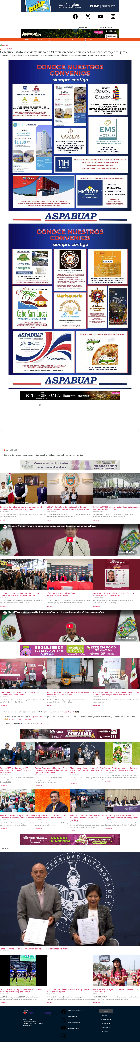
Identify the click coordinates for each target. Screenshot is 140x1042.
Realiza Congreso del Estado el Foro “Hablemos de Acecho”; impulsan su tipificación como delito (51, 770)
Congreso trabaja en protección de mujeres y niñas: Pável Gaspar (50, 816)
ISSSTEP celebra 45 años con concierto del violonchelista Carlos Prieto (19, 693)
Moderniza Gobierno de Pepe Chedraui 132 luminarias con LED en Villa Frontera (87, 817)
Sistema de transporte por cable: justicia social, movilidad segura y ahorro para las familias (43, 455)
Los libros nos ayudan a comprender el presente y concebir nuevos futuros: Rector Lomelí (22, 594)
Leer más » (3, 520)
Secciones (75, 40)
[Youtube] (100, 16)
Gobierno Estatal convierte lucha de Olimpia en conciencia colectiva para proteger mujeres (63, 52)
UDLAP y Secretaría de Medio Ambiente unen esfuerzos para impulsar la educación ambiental (68, 508)
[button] (1, 430)
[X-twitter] (87, 16)
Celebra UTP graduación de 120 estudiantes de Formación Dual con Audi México (15, 770)
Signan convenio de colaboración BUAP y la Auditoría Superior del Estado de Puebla (87, 770)
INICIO (27, 40)
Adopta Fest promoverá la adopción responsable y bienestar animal (121, 769)
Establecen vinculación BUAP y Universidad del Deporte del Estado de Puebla (34, 949)
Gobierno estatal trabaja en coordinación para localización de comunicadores (113, 594)
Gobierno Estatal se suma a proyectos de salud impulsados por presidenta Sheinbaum (21, 508)
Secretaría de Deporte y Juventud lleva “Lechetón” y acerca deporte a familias (17, 816)
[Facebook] (75, 16)
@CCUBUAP (37, 717)
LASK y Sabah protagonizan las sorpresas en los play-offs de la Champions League (21, 990)
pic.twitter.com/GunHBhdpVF (20, 719)
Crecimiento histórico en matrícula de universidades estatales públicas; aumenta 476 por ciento (116, 693)
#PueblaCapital (68, 712)
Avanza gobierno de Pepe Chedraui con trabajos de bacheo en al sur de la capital (69, 693)
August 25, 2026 (43, 723)
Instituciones (57, 40)
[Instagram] (113, 16)
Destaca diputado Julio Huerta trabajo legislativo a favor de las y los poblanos (122, 816)
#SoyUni (40, 40)
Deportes (110, 40)
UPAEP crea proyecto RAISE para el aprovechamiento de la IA (62, 594)
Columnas (93, 40)
